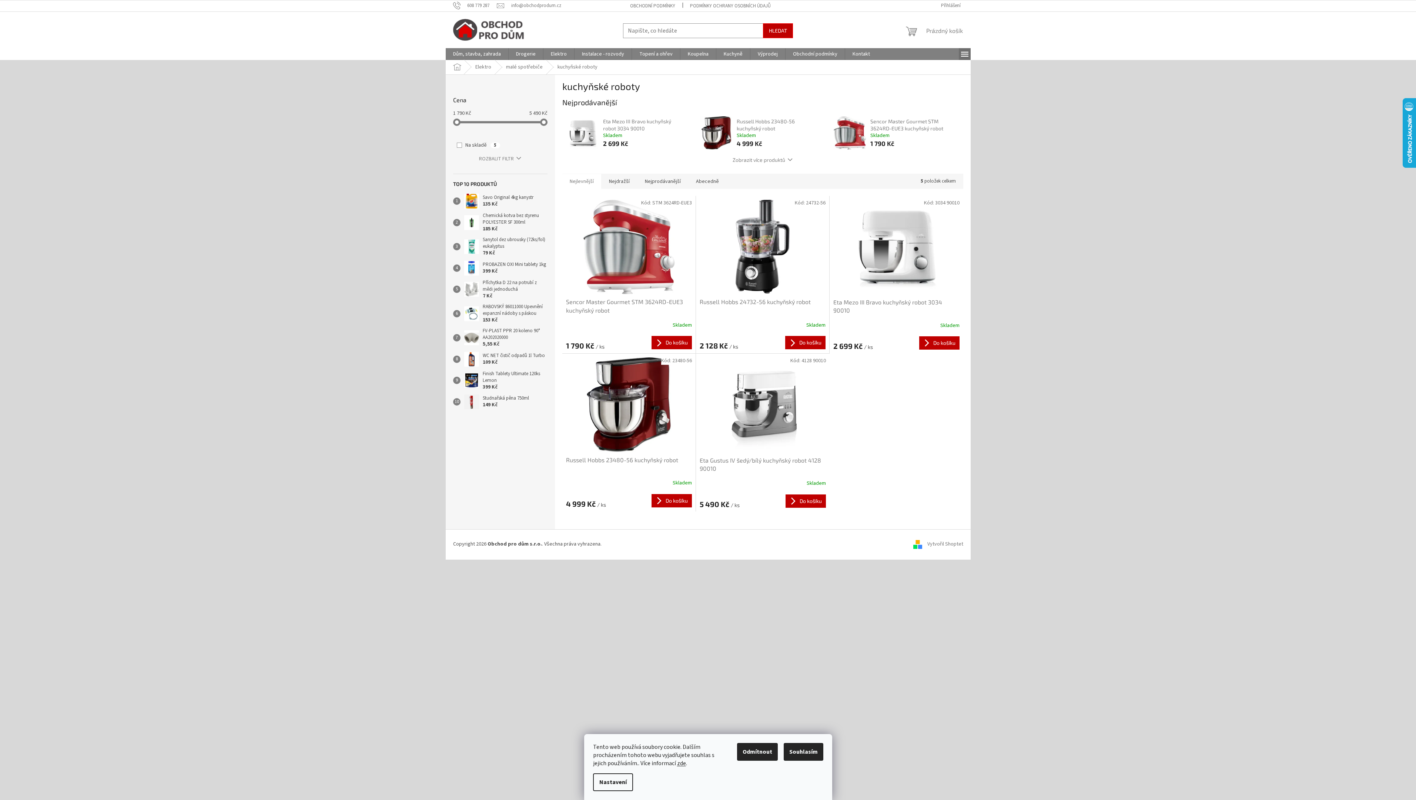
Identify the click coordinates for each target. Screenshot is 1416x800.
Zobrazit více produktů (759, 160)
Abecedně (707, 181)
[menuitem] (477, 54)
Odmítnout (757, 752)
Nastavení (613, 782)
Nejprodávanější (663, 181)
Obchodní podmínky (652, 6)
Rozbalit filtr (496, 159)
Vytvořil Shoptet (945, 544)
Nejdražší (619, 181)
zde (681, 763)
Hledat (778, 30)
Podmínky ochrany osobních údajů (730, 6)
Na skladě (480, 145)
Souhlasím (803, 752)
